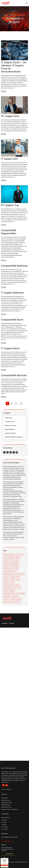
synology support (7, 601)
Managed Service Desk (10, 425)
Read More (3, 91)
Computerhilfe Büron (12, 319)
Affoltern (5, 554)
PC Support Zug (10, 205)
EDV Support (6, 568)
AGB (3, 789)
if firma (14, 571)
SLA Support (6, 599)
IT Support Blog (12, 14)
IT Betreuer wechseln (14, 576)
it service (17, 579)
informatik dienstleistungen (9, 574)
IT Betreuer (3, 824)
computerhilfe (6, 562)
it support (12, 582)
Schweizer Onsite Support (9, 593)
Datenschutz (8, 789)
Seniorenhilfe (6, 596)
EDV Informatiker (15, 565)
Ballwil (17, 554)
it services (6, 582)
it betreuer (6, 576)
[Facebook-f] (3, 785)
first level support (7, 571)
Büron (11, 560)
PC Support (12, 590)
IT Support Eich (9, 158)
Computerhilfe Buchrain (14, 375)
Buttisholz (6, 560)
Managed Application (10, 429)
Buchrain (18, 557)
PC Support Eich (10, 116)
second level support (20, 593)
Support (12, 599)
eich (12, 568)
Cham (16, 560)
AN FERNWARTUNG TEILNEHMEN (9, 837)
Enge (17, 568)
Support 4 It (19, 599)
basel (22, 554)
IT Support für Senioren (8, 585)
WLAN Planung (8, 417)
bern (5, 557)
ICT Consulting (4, 829)
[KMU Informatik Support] (5, 3)
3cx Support (4, 819)
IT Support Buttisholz (12, 292)
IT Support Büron (10, 348)
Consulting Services (10, 421)
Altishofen (12, 554)
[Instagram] (6, 785)
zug (14, 601)
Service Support (15, 596)
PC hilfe (5, 590)
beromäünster (11, 557)
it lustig (12, 579)
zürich (18, 601)
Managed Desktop (5, 817)
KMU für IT (17, 585)
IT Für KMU (6, 579)
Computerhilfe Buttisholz (14, 265)
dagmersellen (6, 565)
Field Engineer (4, 826)
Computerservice (15, 562)
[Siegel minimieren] (7, 859)
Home (5, 14)
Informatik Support (20, 574)
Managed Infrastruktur (10, 433)
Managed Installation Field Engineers (14, 437)
